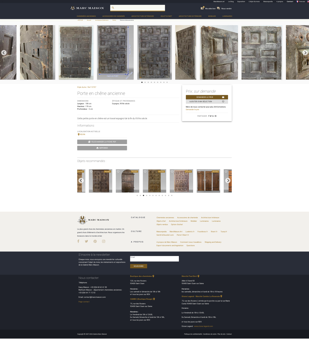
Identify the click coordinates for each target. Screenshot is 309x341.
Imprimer (102, 148)
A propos (279, 1)
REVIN (81, 134)
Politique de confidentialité (193, 334)
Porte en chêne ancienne (127, 20)
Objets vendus (162, 224)
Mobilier (212, 16)
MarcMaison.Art (176, 231)
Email (132, 257)
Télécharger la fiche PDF (102, 142)
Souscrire (139, 266)
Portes (114, 20)
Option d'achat (177, 224)
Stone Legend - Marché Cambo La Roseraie (202, 296)
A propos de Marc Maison (167, 242)
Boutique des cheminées (142, 276)
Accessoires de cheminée (113, 16)
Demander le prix (210, 97)
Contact (290, 1)
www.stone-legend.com (203, 326)
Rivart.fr (214, 231)
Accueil (89, 20)
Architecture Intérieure (142, 16)
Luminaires (227, 16)
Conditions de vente (210, 334)
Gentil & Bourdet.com (165, 235)
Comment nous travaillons (190, 242)
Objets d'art (166, 16)
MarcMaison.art (219, 1)
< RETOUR (80, 20)
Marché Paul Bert (191, 276)
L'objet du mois (254, 1)
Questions (190, 245)
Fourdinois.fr (203, 231)
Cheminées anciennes (86, 16)
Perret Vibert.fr (183, 235)
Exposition (241, 1)
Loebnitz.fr (190, 231)
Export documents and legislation (170, 245)
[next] (305, 52)
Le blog (231, 1)
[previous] (4, 52)
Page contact (84, 302)
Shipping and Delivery (213, 242)
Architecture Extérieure (190, 16)
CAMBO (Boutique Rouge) (142, 299)
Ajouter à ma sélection (207, 101)
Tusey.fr (224, 231)
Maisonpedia (268, 1)
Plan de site (222, 334)
